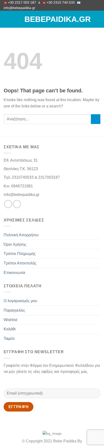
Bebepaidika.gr (52, 19)
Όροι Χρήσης (15, 244)
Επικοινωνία (14, 273)
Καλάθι (10, 329)
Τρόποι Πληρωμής (20, 254)
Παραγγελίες (14, 310)
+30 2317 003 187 (22, 2)
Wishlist (10, 320)
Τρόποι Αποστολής (20, 263)
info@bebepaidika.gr (20, 8)
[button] (6, 19)
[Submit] (95, 119)
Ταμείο (9, 338)
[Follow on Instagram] (17, 204)
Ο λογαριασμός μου (20, 301)
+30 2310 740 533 (61, 2)
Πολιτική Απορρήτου (21, 235)
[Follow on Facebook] (8, 204)
